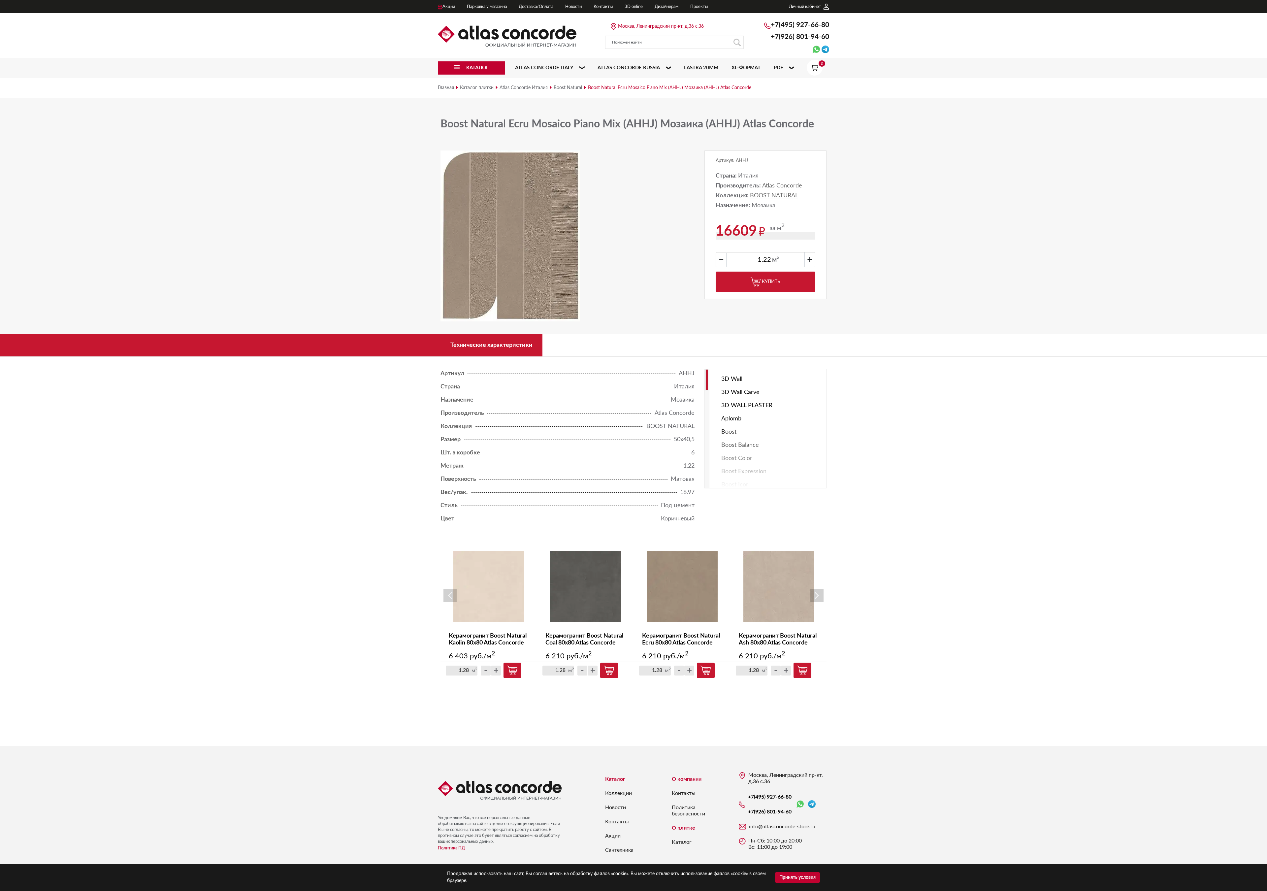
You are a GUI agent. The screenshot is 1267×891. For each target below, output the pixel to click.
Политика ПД (451, 848)
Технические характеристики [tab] (491, 345)
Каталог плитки (477, 87)
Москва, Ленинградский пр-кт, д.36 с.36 (661, 26)
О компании (686, 779)
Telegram (812, 804)
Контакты (617, 821)
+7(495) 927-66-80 (800, 24)
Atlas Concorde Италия (524, 87)
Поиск (737, 42)
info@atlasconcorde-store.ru (782, 826)
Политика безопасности (688, 810)
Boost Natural (568, 87)
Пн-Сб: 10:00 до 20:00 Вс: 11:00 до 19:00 (775, 844)
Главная (446, 87)
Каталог (615, 779)
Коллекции (618, 793)
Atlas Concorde (782, 186)
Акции (613, 836)
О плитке (683, 828)
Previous (450, 595)
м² (775, 260)
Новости (615, 807)
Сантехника (619, 850)
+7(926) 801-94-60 (800, 36)
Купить (771, 282)
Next (817, 595)
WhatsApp (801, 804)
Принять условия (797, 877)
